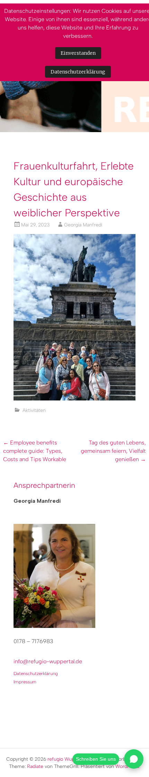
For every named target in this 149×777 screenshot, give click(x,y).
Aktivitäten (34, 410)
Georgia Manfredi (83, 225)
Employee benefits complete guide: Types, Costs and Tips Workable (34, 451)
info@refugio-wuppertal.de (48, 661)
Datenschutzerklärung (36, 673)
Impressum (25, 681)
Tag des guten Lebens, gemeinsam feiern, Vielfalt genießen (113, 451)
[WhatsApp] (133, 759)
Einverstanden (78, 53)
